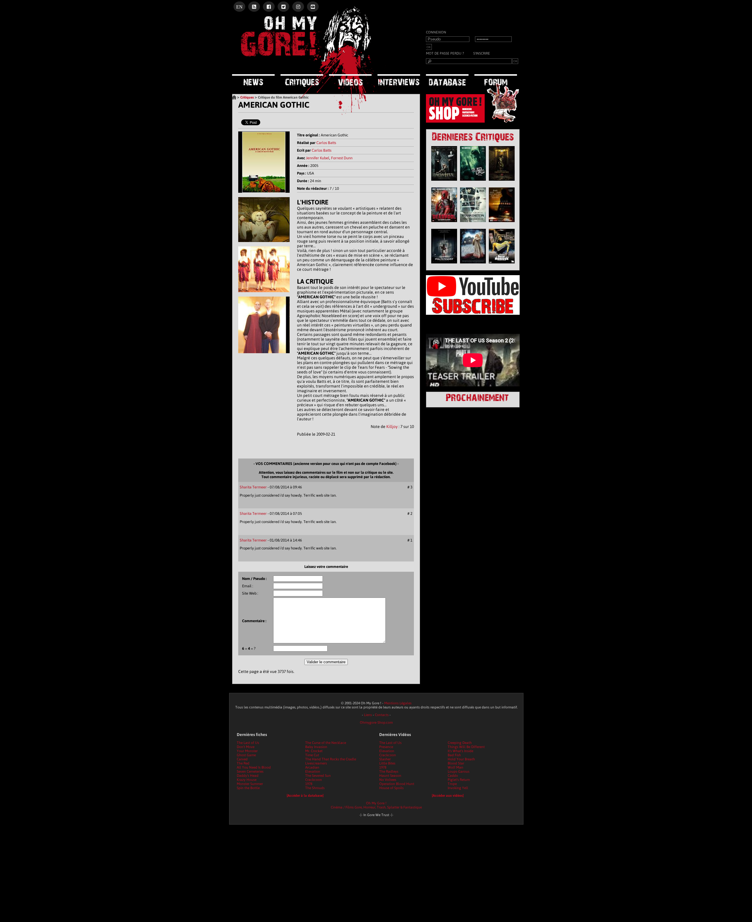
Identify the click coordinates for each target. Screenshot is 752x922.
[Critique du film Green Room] (473, 182)
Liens (368, 715)
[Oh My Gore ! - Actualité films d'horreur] (305, 66)
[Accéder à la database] (305, 796)
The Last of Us (248, 743)
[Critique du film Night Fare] (501, 223)
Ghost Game (246, 755)
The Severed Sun (318, 776)
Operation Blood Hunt (396, 784)
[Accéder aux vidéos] (448, 796)
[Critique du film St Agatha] (444, 182)
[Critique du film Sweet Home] (501, 182)
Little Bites (387, 763)
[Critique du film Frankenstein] (473, 223)
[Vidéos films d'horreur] (350, 80)
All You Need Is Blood (254, 767)
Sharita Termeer (253, 487)
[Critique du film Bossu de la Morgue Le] (501, 265)
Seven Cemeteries (250, 771)
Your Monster (247, 751)
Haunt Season (390, 776)
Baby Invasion (316, 747)
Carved (242, 759)
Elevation (312, 771)
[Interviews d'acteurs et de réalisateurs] (398, 80)
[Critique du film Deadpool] (444, 223)
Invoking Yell (458, 788)
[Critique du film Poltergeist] (444, 265)
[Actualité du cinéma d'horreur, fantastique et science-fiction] (253, 80)
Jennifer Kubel (317, 158)
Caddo (453, 776)
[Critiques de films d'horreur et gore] (302, 81)
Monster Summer (250, 784)
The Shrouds (315, 788)
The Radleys (388, 771)
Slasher (385, 759)
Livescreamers (316, 763)
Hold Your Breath (461, 759)
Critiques (247, 97)
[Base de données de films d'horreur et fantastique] (447, 80)
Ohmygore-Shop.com (376, 722)
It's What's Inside (460, 751)
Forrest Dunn (341, 158)
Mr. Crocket (314, 751)
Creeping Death (460, 743)
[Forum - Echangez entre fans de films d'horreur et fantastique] (495, 80)
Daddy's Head (247, 776)
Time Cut (312, 755)
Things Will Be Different (466, 747)
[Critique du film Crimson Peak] (473, 265)
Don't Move (245, 747)
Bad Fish (454, 755)
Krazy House (246, 780)
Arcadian (312, 767)
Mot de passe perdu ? (445, 53)
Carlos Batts (326, 143)
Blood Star (456, 763)
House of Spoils (391, 788)
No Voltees (387, 780)
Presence (386, 747)
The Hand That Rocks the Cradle (330, 759)
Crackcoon (313, 780)
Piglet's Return (459, 780)
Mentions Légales (398, 703)
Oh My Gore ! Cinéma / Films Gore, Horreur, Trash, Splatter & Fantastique (376, 805)
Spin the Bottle (248, 788)
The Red (243, 763)
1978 (308, 784)
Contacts (382, 715)
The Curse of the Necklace (325, 743)
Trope (452, 784)
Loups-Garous (458, 771)
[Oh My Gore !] (234, 97)
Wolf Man (455, 767)
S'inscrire (481, 53)
